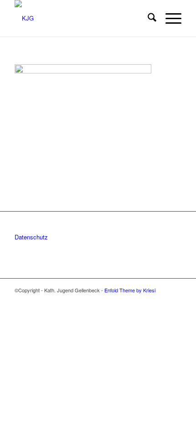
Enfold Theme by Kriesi (129, 290)
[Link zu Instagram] (161, 299)
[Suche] (147, 18)
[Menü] (168, 18)
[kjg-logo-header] (81, 18)
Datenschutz (31, 237)
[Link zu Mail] (174, 299)
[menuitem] (147, 18)
